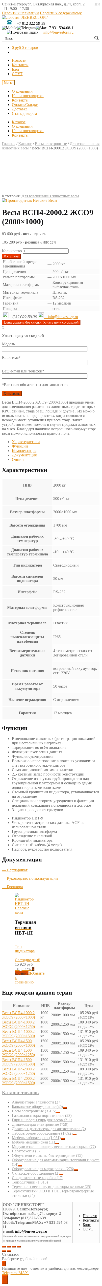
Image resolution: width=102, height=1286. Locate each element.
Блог (16, 69)
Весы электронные (51, 144)
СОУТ (17, 74)
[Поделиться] (9, 1246)
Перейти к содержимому (61, 13)
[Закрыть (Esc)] (4, 1246)
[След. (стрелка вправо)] (9, 1251)
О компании (22, 91)
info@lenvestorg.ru (58, 32)
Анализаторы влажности (36, 1102)
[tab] (56, 442)
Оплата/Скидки (25, 104)
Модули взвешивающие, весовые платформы (54, 1146)
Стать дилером (24, 113)
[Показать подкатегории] (65, 1108)
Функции (20, 446)
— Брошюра (12, 887)
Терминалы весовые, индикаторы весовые (51, 1186)
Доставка (19, 109)
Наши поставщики (28, 96)
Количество (12, 251)
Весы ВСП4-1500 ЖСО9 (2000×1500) (18, 1062)
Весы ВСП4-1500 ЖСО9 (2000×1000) (18, 1043)
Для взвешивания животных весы (50, 196)
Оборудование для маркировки (43, 1169)
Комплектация (24, 451)
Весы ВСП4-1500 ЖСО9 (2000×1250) (18, 1052)
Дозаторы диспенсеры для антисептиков (49, 1129)
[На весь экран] (14, 1246)
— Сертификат (14, 870)
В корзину (11, 256)
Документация (24, 455)
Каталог (19, 122)
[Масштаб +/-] (19, 1246)
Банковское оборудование (37, 1106)
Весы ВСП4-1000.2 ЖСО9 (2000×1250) (18, 1024)
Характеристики (26, 442)
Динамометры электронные (40, 1124)
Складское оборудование (35, 1173)
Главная (8, 144)
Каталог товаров (20, 1092)
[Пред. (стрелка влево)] (4, 1251)
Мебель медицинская (33, 1142)
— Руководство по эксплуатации (30, 878)
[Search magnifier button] (96, 38)
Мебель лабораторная (36, 1138)
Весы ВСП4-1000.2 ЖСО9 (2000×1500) (18, 1033)
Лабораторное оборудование (42, 1133)
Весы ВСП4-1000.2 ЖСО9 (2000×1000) (18, 1015)
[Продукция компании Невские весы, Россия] (29, 200)
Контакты (20, 65)
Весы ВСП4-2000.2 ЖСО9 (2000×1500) (18, 1080)
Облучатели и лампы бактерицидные (47, 1155)
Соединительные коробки (37, 1178)
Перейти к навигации (20, 13)
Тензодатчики (30, 1182)
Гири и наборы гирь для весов (42, 1120)
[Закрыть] (4, 1263)
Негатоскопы (26, 1151)
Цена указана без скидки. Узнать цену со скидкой (41, 322)
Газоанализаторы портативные (42, 1115)
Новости (19, 60)
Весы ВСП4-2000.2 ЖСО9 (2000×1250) (18, 1071)
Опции (18, 459)
